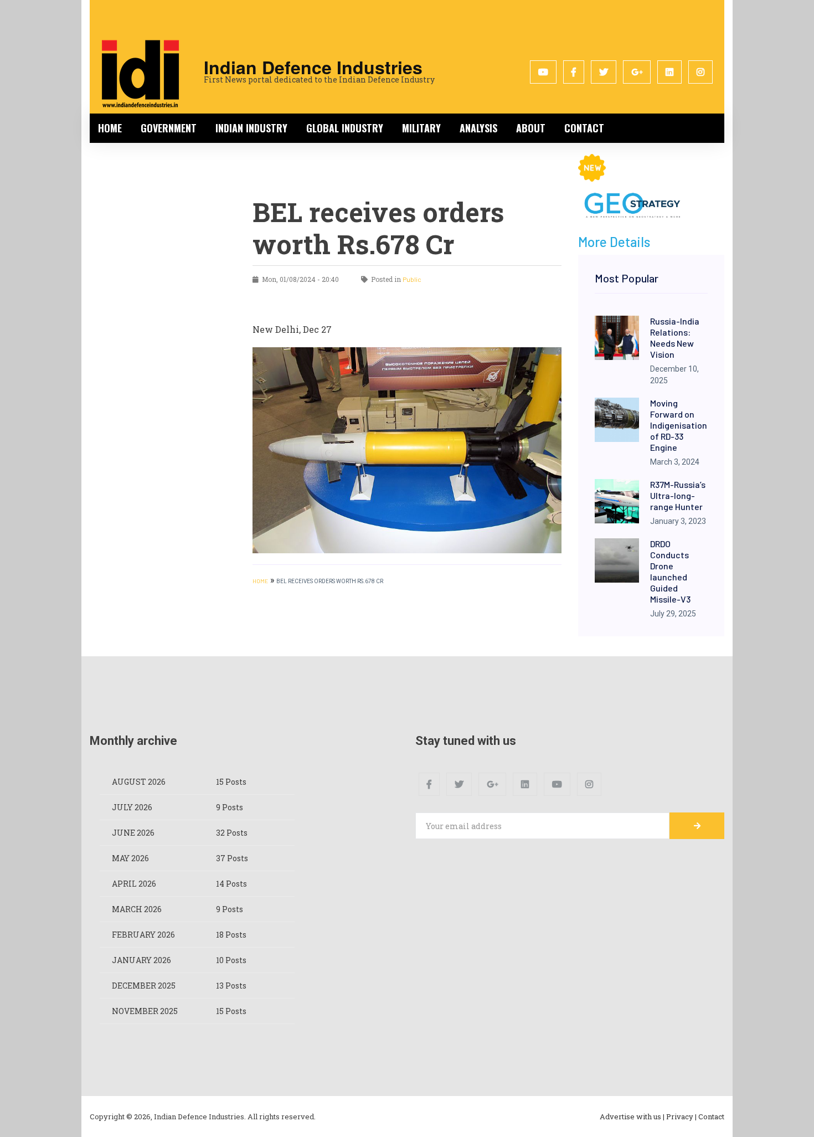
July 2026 (132, 807)
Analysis (478, 128)
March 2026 (137, 909)
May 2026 (130, 858)
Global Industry (344, 128)
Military (421, 128)
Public (412, 279)
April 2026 (134, 883)
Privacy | (681, 1116)
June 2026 (133, 832)
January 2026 (141, 960)
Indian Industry (251, 128)
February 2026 (143, 934)
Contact (584, 128)
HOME (260, 581)
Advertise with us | (632, 1116)
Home (110, 128)
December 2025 (144, 985)
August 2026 (139, 781)
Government (169, 128)
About (530, 128)
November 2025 (145, 1011)
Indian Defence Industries (313, 67)
